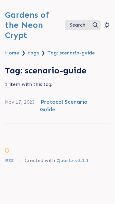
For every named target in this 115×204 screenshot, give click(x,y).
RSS (9, 160)
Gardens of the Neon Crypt (27, 25)
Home (12, 53)
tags (33, 53)
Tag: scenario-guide (71, 53)
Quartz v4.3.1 (72, 160)
